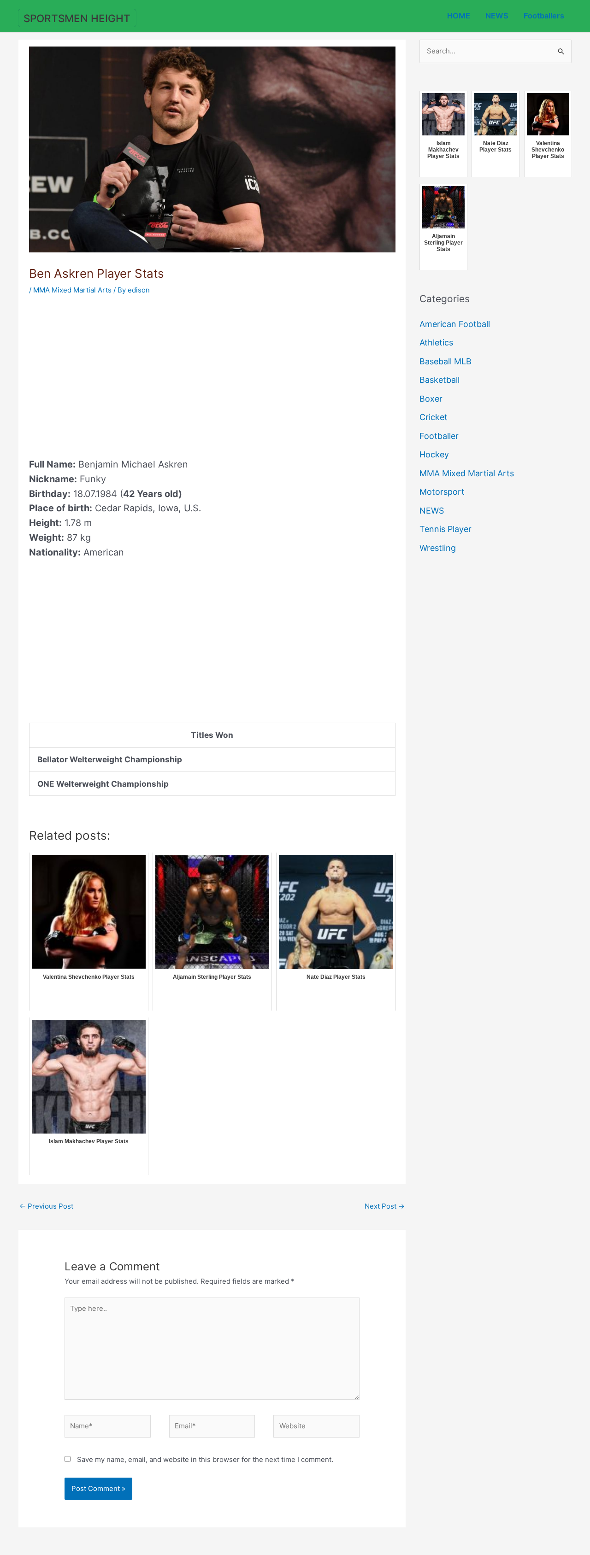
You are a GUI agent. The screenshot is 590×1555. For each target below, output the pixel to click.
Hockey (434, 454)
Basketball (439, 380)
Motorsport (442, 492)
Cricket (433, 417)
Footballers (544, 15)
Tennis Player (445, 529)
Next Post (385, 1206)
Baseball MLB (445, 361)
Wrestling (437, 548)
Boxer (430, 398)
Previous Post (46, 1206)
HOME (458, 15)
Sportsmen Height (77, 18)
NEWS (496, 15)
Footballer (439, 436)
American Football (454, 324)
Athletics (436, 342)
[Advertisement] (106, 373)
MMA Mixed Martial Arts (72, 290)
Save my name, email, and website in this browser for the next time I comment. (205, 1459)
